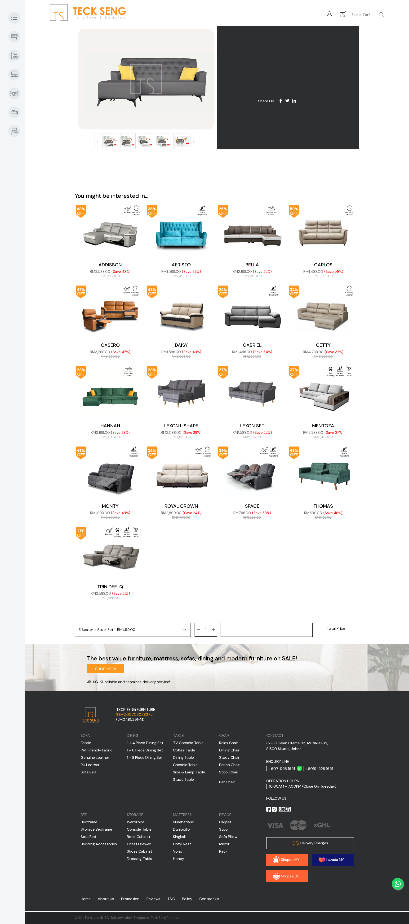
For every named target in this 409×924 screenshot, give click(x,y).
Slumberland (183, 822)
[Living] (16, 74)
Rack (223, 851)
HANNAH (110, 426)
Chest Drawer (139, 844)
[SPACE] (252, 471)
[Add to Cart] (267, 630)
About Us (106, 898)
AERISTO (181, 265)
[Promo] (16, 37)
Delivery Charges (313, 843)
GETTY (323, 345)
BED (84, 814)
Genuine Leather (95, 757)
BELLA (252, 265)
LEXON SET (252, 426)
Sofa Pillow (228, 836)
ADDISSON (110, 265)
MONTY (110, 506)
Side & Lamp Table (189, 772)
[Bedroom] (16, 112)
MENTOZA (323, 426)
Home (86, 898)
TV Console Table (188, 742)
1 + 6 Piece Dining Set (145, 750)
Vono (177, 851)
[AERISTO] (181, 230)
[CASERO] (110, 310)
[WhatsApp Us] (299, 768)
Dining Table (183, 757)
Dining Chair (229, 750)
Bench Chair (229, 764)
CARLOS (323, 265)
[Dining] (16, 93)
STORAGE (135, 814)
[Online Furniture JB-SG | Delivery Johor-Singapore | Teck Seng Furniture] (101, 14)
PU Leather (90, 764)
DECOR (225, 814)
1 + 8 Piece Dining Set (145, 757)
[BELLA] (252, 230)
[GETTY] (323, 310)
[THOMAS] (323, 471)
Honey (178, 858)
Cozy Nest (182, 844)
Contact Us (209, 898)
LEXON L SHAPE (181, 426)
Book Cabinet (138, 836)
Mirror (224, 844)
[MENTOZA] (323, 391)
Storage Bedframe (96, 829)
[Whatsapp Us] (398, 884)
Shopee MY (289, 859)
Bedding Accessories (99, 844)
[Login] (329, 14)
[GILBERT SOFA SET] (146, 79)
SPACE (252, 506)
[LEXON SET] (252, 391)
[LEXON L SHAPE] (181, 391)
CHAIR (224, 735)
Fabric (86, 742)
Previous (97, 141)
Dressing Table (139, 858)
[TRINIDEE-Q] (110, 552)
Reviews (153, 898)
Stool (223, 829)
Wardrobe (135, 822)
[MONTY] (110, 471)
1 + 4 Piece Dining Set (145, 742)
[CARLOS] (323, 230)
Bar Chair (227, 782)
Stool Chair (228, 772)
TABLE (178, 735)
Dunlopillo (181, 829)
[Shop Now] (16, 55)
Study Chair (229, 757)
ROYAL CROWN (181, 506)
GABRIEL (252, 345)
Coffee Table (184, 750)
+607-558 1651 (282, 768)
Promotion (130, 898)
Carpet (225, 822)
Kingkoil (179, 836)
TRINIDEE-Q (110, 587)
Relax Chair (228, 742)
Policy (187, 898)
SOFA (85, 735)
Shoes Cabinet (139, 851)
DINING (132, 735)
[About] (16, 18)
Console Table (185, 764)
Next (194, 141)
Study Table (183, 779)
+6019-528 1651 (319, 768)
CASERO (110, 345)
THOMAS (323, 506)
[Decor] (16, 131)
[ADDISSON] (110, 230)
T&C (171, 898)
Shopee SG (289, 876)
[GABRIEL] (252, 310)
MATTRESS (182, 814)
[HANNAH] (110, 391)
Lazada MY (334, 859)
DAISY (181, 345)
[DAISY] (181, 310)
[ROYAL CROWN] (181, 471)
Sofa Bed (88, 772)
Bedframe (89, 822)
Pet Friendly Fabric (96, 750)
